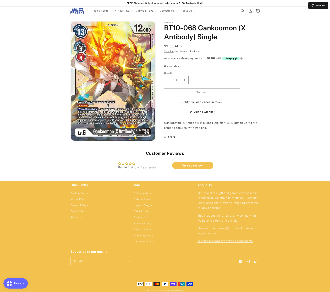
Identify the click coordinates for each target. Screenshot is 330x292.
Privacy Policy (142, 223)
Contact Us (140, 217)
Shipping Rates (143, 193)
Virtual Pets (77, 199)
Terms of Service (144, 241)
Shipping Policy (143, 235)
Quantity (168, 73)
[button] (101, 10)
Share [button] (171, 136)
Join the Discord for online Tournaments (225, 241)
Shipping (169, 51)
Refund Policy (142, 229)
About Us (76, 217)
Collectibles (77, 211)
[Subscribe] (128, 261)
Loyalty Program (144, 205)
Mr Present (160, 290)
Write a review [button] (192, 165)
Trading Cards (79, 193)
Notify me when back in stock (202, 102)
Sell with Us (141, 211)
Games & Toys (79, 205)
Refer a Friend (142, 199)
